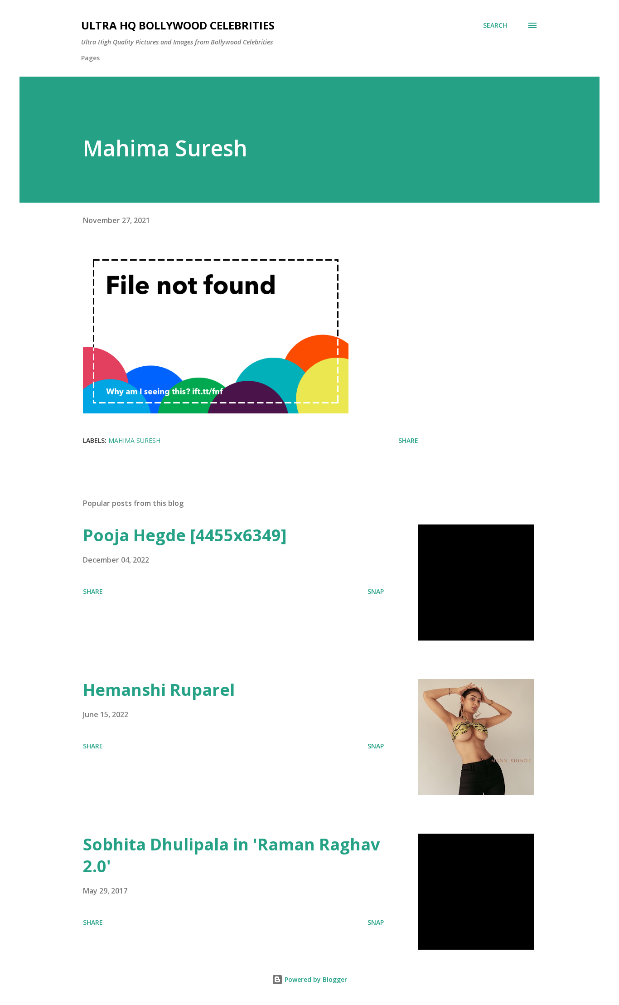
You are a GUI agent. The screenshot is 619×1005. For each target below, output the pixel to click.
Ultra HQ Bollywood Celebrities (178, 25)
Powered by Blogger (315, 979)
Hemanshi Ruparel (159, 690)
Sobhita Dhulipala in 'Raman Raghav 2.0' (231, 855)
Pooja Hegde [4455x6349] (185, 535)
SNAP (376, 591)
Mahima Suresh (134, 440)
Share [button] (408, 440)
